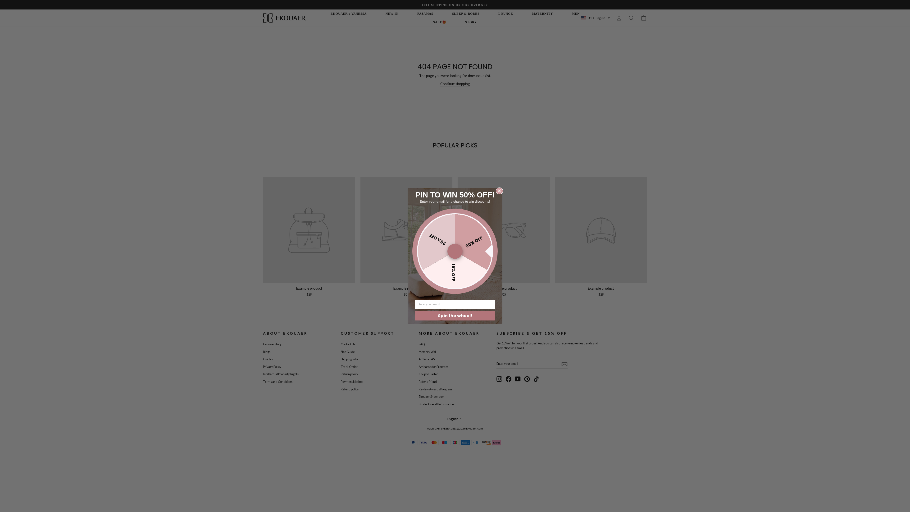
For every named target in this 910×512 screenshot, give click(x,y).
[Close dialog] (499, 191)
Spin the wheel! (455, 316)
